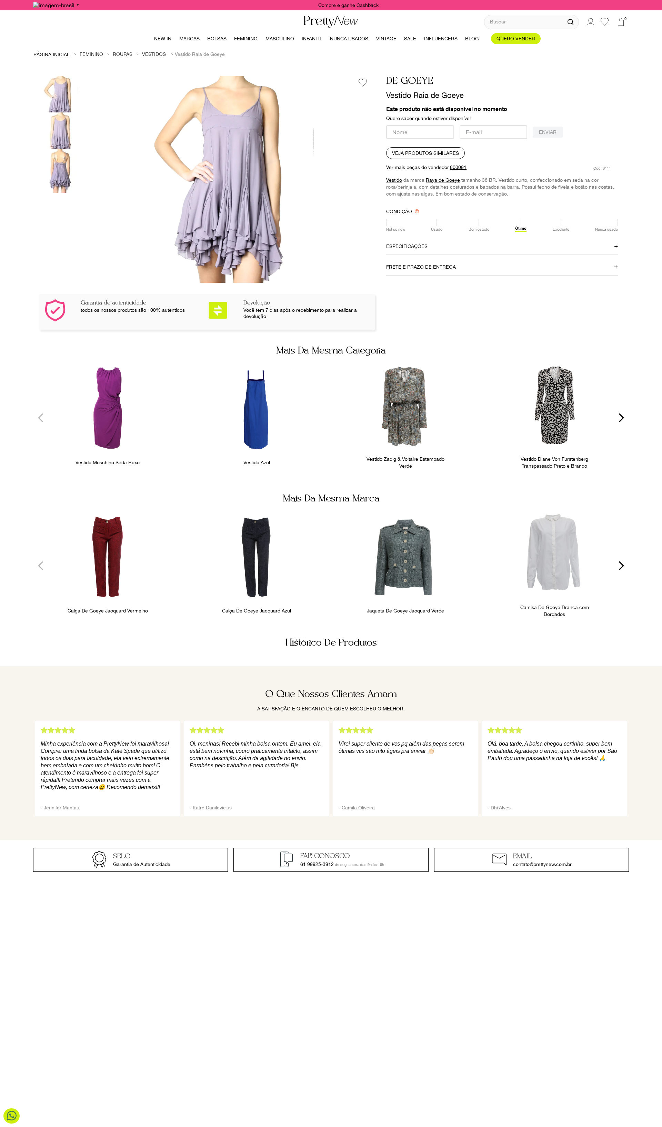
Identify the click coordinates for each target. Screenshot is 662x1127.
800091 (458, 167)
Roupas (122, 54)
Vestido (394, 180)
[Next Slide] (621, 417)
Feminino (91, 54)
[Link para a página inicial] (51, 54)
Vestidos (154, 54)
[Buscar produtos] (570, 22)
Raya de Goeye (443, 180)
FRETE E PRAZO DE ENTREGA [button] (421, 267)
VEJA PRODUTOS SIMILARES (425, 153)
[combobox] (531, 21)
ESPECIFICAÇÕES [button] (407, 246)
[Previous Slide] (40, 417)
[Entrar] (589, 22)
